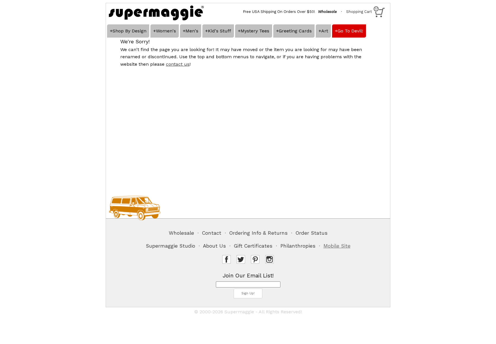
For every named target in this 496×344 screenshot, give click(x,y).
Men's (191, 31)
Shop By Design (129, 31)
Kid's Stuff (219, 31)
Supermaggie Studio (170, 246)
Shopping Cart (359, 11)
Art (324, 31)
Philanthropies (297, 246)
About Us (214, 246)
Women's (166, 31)
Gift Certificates (253, 246)
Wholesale (181, 233)
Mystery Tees (255, 31)
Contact (211, 233)
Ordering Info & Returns (258, 233)
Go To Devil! (350, 31)
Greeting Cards (295, 31)
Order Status (312, 233)
